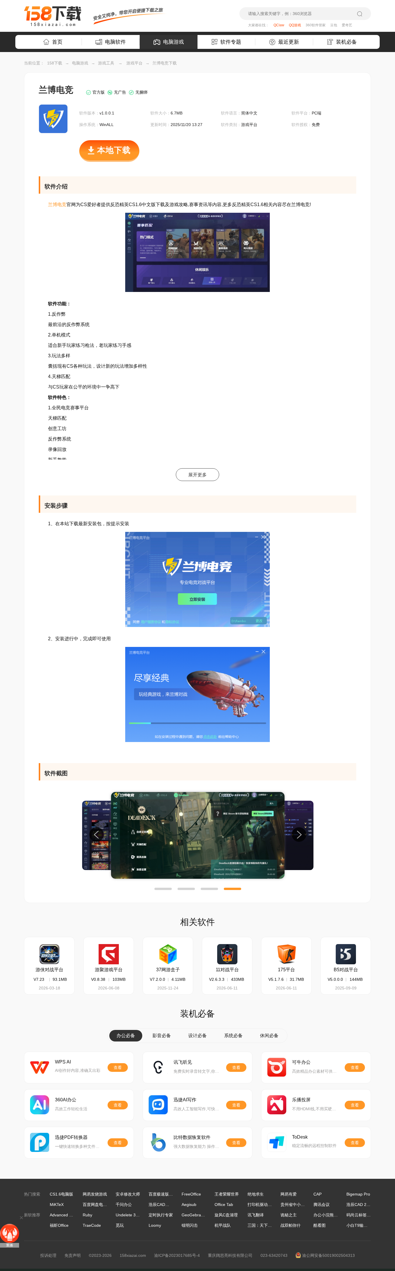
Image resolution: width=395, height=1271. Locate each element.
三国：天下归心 (262, 1225)
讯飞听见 (182, 1062)
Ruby (87, 1215)
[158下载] (52, 16)
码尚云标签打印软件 (364, 1215)
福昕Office (59, 1225)
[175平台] (286, 954)
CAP (317, 1194)
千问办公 (124, 1204)
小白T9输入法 (359, 1225)
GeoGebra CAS (196, 1215)
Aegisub (189, 1204)
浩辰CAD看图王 (163, 1204)
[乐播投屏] (276, 1104)
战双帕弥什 (290, 1225)
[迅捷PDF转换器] (39, 1142)
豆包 (333, 25)
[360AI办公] (39, 1104)
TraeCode (92, 1225)
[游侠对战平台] (49, 954)
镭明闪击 (190, 1225)
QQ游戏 (295, 25)
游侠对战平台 (49, 969)
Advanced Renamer (68, 1215)
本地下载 (114, 150)
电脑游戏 (173, 42)
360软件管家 (316, 25)
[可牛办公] (276, 1067)
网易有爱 (288, 1194)
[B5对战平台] (346, 954)
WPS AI (63, 1061)
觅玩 (120, 1225)
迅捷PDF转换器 (71, 1137)
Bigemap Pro (358, 1194)
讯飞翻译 (256, 1215)
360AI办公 (65, 1099)
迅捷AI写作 (184, 1099)
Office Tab (224, 1204)
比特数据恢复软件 (192, 1137)
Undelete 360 (128, 1215)
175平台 (286, 969)
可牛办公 (301, 1062)
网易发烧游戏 (95, 1194)
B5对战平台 (346, 969)
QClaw (279, 25)
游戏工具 (106, 63)
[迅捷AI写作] (158, 1104)
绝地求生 (256, 1194)
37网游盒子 (168, 969)
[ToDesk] (276, 1142)
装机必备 (346, 42)
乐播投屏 (301, 1099)
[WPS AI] (39, 1067)
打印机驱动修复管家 (266, 1204)
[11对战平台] (227, 954)
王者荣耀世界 (227, 1194)
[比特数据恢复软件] (158, 1142)
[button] (163, 889)
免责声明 (72, 1255)
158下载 (54, 63)
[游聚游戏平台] (109, 954)
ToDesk (300, 1137)
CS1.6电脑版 (61, 1194)
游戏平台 (134, 63)
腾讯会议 (321, 1204)
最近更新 (288, 42)
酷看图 (319, 1225)
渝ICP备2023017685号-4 (177, 1255)
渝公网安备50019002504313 (328, 1255)
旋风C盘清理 (226, 1215)
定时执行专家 (161, 1215)
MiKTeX (57, 1204)
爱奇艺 (347, 25)
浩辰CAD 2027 (359, 1204)
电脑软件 (115, 42)
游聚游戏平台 (109, 969)
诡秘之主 (288, 1215)
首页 (57, 42)
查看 (118, 1067)
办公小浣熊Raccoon (331, 1215)
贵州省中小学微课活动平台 (304, 1204)
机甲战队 (223, 1225)
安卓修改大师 (128, 1194)
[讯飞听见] (158, 1067)
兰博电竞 (57, 204)
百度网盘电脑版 (97, 1204)
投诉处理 (48, 1255)
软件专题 (230, 42)
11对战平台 (227, 969)
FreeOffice (191, 1194)
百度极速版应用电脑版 (169, 1194)
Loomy (155, 1225)
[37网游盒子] (168, 954)
